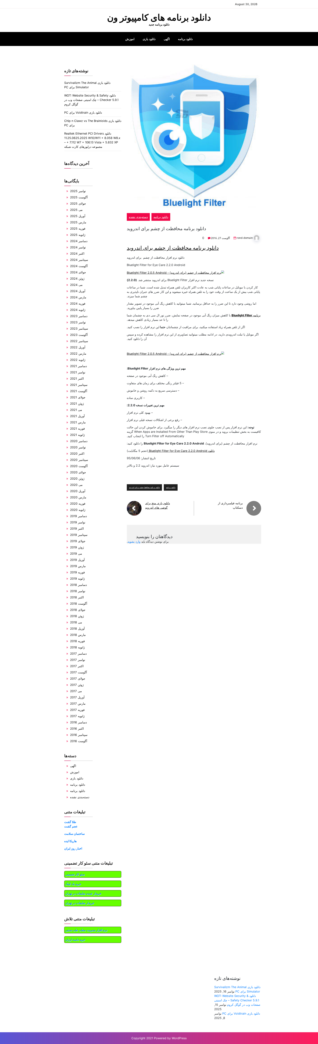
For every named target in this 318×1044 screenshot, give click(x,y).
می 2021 (76, 410)
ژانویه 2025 (77, 235)
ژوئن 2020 (77, 478)
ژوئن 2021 (77, 403)
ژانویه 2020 (77, 510)
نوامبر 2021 (77, 372)
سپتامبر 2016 (78, 735)
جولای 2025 (78, 203)
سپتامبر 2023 (79, 328)
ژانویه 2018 (77, 647)
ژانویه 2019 (77, 578)
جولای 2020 (78, 472)
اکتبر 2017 (77, 666)
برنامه (246, 315)
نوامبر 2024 (78, 247)
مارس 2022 (78, 353)
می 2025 (76, 210)
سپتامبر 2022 (79, 341)
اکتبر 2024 (77, 253)
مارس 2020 (78, 497)
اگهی (167, 39)
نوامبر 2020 (78, 447)
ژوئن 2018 (77, 616)
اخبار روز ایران (73, 848)
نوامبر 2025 (78, 191)
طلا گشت (70, 822)
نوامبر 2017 (77, 660)
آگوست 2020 (79, 466)
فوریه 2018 (77, 641)
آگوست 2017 (78, 672)
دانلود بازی (149, 39)
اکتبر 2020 (77, 453)
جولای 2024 (78, 272)
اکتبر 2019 (77, 528)
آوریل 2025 (77, 216)
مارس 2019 (78, 566)
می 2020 (76, 485)
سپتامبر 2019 (78, 535)
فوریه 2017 (77, 710)
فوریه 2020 (77, 503)
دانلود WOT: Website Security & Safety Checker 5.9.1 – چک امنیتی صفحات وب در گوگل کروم (91, 100)
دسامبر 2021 (78, 366)
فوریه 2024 (77, 303)
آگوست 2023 (79, 335)
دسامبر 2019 (78, 516)
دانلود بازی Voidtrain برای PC (83, 112)
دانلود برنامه (185, 39)
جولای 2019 (77, 541)
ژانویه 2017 (77, 716)
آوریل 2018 (77, 628)
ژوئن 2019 (77, 547)
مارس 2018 (78, 635)
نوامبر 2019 (77, 522)
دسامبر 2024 (78, 241)
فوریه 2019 (77, 572)
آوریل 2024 (77, 291)
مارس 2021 (78, 422)
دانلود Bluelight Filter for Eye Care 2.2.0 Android (181, 451)
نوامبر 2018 (77, 591)
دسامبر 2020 (78, 441)
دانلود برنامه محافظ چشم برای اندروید (144, 487)
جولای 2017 (77, 678)
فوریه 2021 (77, 428)
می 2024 (76, 285)
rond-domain (245, 238)
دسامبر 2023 (78, 316)
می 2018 (76, 622)
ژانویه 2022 (77, 360)
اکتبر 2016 (77, 728)
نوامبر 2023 (78, 322)
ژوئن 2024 (77, 278)
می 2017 (76, 691)
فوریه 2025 (77, 228)
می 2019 (76, 553)
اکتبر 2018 (77, 597)
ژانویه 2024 (77, 310)
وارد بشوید (134, 541)
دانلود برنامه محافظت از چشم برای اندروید (173, 248)
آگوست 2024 (79, 266)
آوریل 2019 (77, 560)
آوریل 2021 (77, 416)
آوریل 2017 (77, 697)
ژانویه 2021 (77, 435)
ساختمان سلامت (74, 834)
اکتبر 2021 (77, 378)
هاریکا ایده (70, 841)
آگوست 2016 (78, 741)
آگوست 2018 (78, 603)
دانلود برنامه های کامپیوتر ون (159, 17)
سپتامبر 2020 (79, 460)
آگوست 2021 (78, 391)
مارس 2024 (78, 297)
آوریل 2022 (77, 347)
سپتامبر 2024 (79, 260)
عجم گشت (71, 826)
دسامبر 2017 (78, 653)
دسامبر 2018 (78, 585)
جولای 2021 (77, 397)
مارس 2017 (78, 703)
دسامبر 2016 (78, 722)
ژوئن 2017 (77, 685)
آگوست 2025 (79, 197)
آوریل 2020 (77, 491)
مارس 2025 (78, 222)
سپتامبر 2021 (78, 385)
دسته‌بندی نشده (138, 217)
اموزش (129, 39)
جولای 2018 (77, 610)
